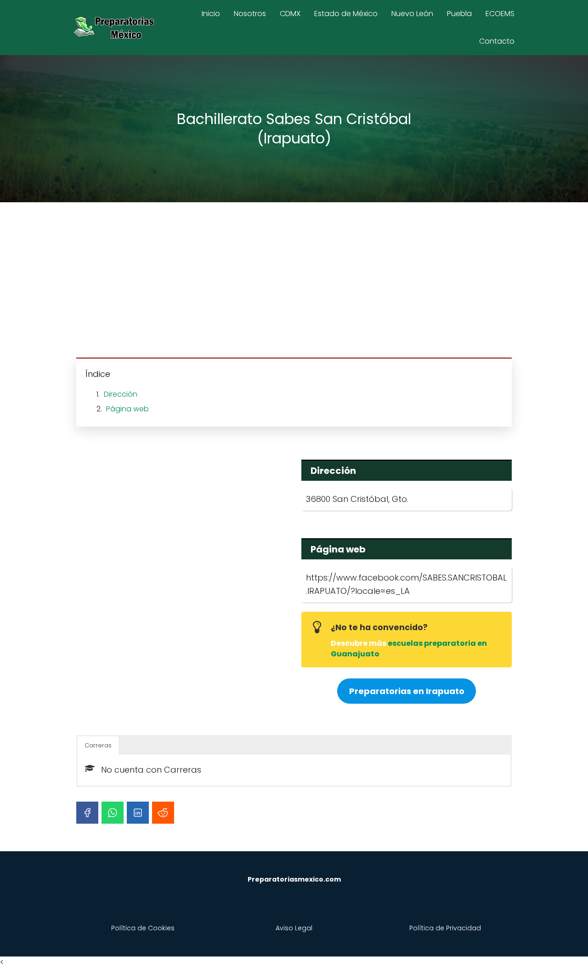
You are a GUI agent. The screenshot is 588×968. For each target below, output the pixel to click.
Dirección (120, 394)
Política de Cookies (143, 928)
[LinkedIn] (138, 813)
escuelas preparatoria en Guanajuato (409, 648)
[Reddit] (163, 813)
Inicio (211, 13)
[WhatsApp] (113, 813)
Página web (127, 409)
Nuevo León (412, 13)
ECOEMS (500, 13)
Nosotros (250, 13)
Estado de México (346, 13)
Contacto (496, 41)
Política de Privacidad (445, 928)
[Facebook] (87, 813)
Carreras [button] (98, 745)
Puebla (459, 13)
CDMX (290, 13)
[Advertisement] (294, 281)
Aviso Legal (294, 928)
